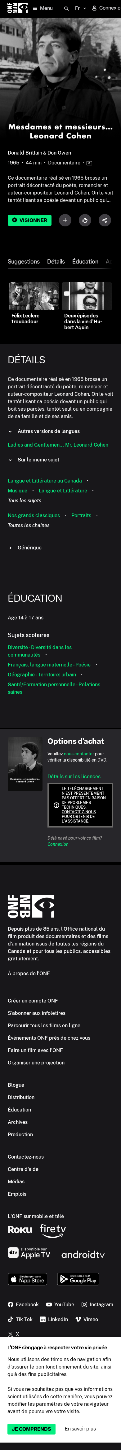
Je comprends (31, 1429)
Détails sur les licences (74, 777)
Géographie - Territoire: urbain (42, 675)
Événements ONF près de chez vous (49, 1038)
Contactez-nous (79, 812)
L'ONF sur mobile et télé (36, 1216)
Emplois (17, 1194)
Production (20, 1135)
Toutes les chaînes (29, 525)
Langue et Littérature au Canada (45, 481)
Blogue (16, 1085)
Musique (17, 491)
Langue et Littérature (63, 491)
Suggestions (24, 261)
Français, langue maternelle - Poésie (49, 665)
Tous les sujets (24, 501)
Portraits (81, 515)
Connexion (58, 844)
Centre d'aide (23, 1169)
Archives (18, 1122)
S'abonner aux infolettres (36, 1013)
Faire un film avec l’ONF (35, 1050)
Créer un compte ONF (33, 1001)
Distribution (21, 1097)
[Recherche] (66, 8)
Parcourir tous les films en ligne (44, 1026)
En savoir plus (80, 1429)
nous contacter (79, 753)
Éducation (85, 261)
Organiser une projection (36, 1063)
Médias (16, 1182)
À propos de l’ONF (29, 973)
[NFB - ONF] (17, 8)
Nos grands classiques (34, 515)
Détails (56, 261)
